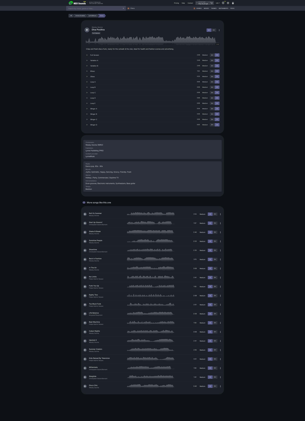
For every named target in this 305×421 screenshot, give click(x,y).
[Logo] (77, 3)
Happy (102, 172)
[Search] (123, 8)
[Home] (71, 16)
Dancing (109, 172)
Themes (213, 8)
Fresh (129, 172)
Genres (199, 8)
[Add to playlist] (212, 55)
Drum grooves (91, 183)
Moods (206, 8)
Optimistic (95, 172)
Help (183, 3)
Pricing (176, 3)
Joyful (88, 172)
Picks (232, 8)
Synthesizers (121, 183)
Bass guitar (131, 183)
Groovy (116, 172)
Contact (190, 3)
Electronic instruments (106, 183)
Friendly (123, 172)
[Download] (217, 55)
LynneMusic (90, 156)
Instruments (223, 8)
